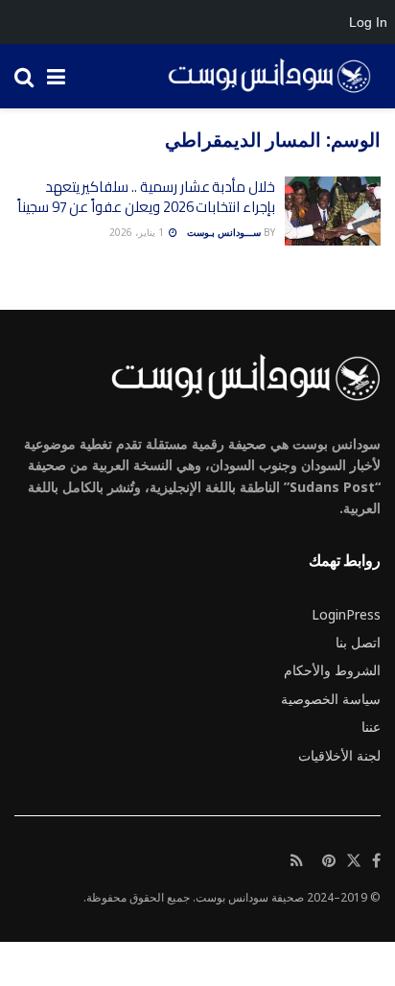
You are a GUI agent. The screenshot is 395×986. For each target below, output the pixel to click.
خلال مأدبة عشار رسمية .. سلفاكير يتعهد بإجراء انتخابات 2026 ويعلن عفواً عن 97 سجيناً (146, 197)
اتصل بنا (358, 642)
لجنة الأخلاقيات (339, 755)
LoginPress (346, 614)
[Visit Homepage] (262, 77)
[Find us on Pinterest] (329, 861)
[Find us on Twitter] (353, 861)
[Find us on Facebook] (376, 861)
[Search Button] (24, 76)
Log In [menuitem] (368, 22)
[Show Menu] (56, 76)
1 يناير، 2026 (138, 232)
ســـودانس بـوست (224, 232)
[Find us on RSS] (296, 861)
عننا (371, 726)
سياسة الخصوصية (331, 699)
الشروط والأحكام (332, 670)
